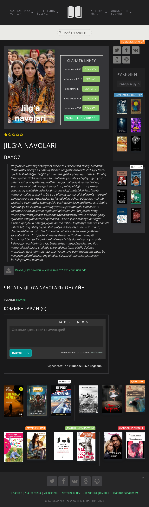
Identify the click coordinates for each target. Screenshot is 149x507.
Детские (97, 12)
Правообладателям (125, 493)
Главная (16, 493)
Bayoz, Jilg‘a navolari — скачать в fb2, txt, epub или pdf (50, 270)
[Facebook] (126, 50)
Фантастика (20, 12)
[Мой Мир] (126, 59)
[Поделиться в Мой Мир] (97, 481)
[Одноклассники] (117, 59)
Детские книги (71, 493)
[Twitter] (117, 50)
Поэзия (21, 300)
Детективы (46, 12)
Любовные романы (96, 493)
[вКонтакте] (135, 50)
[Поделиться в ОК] (86, 481)
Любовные (120, 12)
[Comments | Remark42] (56, 344)
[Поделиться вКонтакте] (74, 481)
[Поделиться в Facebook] (63, 481)
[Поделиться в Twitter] (52, 481)
